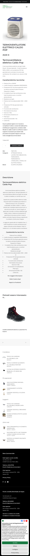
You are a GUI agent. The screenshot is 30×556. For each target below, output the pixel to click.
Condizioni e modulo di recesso (11, 515)
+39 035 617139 (11, 1)
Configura (15, 549)
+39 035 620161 (24, 1)
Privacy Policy (15, 552)
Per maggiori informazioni (15, 276)
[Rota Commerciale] (7, 6)
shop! (19, 279)
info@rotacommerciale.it (13, 467)
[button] (26, 6)
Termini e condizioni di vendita (11, 513)
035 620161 (11, 501)
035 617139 (11, 465)
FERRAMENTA (15, 157)
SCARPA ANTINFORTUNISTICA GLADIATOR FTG (15, 329)
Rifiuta (15, 546)
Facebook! (18, 282)
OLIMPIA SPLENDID (16, 164)
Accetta (15, 543)
